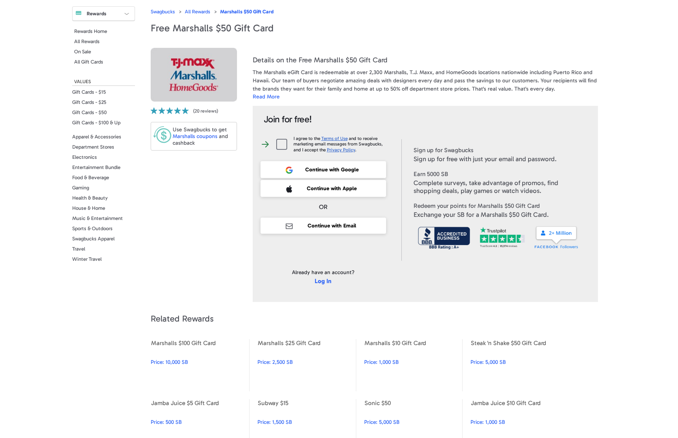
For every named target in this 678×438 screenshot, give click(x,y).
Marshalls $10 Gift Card (413, 365)
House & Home (88, 208)
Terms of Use (334, 138)
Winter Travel (87, 259)
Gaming (80, 188)
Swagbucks (163, 12)
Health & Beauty (90, 198)
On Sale (82, 52)
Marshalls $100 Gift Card (200, 365)
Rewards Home (90, 31)
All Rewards (87, 41)
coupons (195, 136)
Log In (323, 281)
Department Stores (93, 147)
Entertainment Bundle (96, 167)
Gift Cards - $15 (89, 92)
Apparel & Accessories (96, 137)
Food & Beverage (90, 177)
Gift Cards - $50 (89, 112)
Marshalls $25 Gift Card (306, 365)
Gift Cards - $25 (89, 102)
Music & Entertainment (97, 218)
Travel (78, 249)
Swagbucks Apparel (93, 239)
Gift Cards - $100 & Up (96, 122)
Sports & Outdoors (92, 228)
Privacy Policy (341, 150)
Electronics (84, 157)
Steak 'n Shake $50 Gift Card (519, 365)
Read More (266, 96)
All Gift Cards (88, 62)
